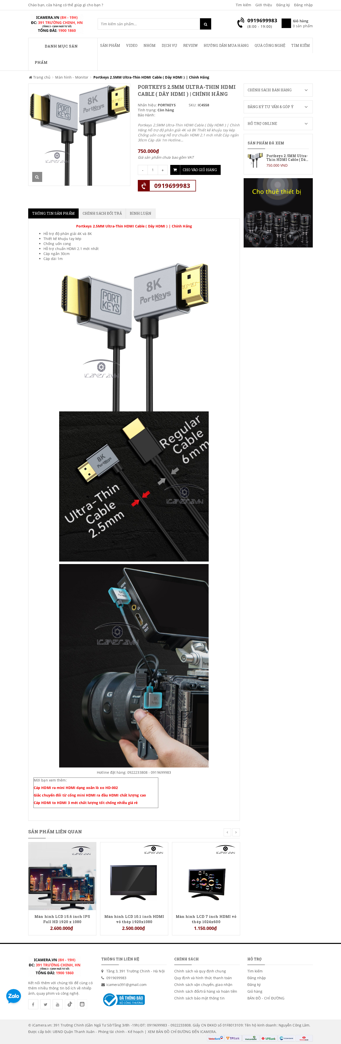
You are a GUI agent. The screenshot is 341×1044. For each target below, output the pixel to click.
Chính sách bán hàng (270, 90)
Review (190, 45)
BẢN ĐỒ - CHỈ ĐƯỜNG (266, 998)
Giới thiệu (263, 5)
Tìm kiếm (243, 5)
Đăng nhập (303, 5)
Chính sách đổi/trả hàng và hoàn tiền (205, 991)
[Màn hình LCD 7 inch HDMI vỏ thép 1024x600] (206, 875)
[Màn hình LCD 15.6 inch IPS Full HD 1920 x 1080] (62, 875)
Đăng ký (283, 5)
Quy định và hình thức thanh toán (203, 977)
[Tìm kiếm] (205, 24)
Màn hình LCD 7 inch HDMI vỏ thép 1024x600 (206, 919)
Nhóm (150, 45)
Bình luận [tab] (141, 213)
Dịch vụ (169, 45)
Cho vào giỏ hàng (200, 169)
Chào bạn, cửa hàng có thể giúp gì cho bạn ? (65, 5)
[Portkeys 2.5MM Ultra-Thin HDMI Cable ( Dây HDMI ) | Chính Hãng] (278, 160)
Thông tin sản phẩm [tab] (53, 213)
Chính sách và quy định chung (200, 971)
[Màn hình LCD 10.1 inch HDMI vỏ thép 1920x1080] (134, 875)
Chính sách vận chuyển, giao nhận (203, 984)
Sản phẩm (110, 45)
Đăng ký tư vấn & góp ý (271, 106)
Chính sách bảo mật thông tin (199, 998)
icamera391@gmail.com (126, 984)
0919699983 (172, 185)
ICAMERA (208, 1031)
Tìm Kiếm (300, 45)
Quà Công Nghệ (270, 45)
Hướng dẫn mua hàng (226, 45)
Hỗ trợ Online (262, 123)
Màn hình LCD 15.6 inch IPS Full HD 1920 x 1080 (62, 919)
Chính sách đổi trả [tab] (102, 213)
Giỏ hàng (255, 991)
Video (132, 45)
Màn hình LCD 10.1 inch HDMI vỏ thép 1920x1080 (134, 919)
